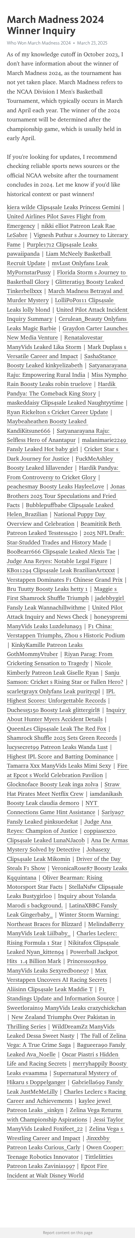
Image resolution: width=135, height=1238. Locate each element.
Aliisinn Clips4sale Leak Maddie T (50, 989)
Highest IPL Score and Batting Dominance (60, 756)
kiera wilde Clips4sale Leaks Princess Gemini (63, 207)
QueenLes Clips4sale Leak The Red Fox (56, 728)
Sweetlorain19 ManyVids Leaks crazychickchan (66, 1007)
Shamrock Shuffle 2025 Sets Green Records (62, 737)
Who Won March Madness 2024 (39, 43)
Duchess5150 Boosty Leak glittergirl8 (53, 710)
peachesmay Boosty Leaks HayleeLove (55, 486)
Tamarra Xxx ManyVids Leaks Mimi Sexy (59, 765)
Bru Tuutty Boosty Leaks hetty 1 (47, 588)
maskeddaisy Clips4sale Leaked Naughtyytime (65, 402)
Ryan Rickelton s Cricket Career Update (57, 412)
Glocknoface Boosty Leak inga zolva (52, 784)
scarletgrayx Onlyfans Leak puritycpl (53, 691)
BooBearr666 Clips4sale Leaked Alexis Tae (61, 551)
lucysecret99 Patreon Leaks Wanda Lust (57, 747)
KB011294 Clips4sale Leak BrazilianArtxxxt (61, 570)
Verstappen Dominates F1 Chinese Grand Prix (65, 579)
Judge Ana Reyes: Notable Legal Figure (57, 561)
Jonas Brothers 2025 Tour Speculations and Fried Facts (66, 496)
